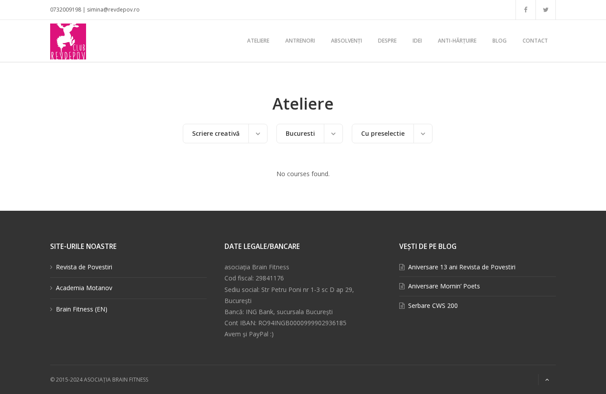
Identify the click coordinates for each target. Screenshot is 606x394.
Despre (387, 40)
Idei (417, 40)
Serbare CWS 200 (433, 305)
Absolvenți (346, 40)
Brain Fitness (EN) (81, 309)
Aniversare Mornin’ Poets (444, 286)
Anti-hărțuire (457, 40)
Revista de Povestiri (84, 267)
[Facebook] (525, 10)
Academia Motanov (84, 288)
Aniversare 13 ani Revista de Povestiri (461, 267)
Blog (499, 40)
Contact (535, 40)
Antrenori (300, 40)
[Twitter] (545, 10)
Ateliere (258, 40)
